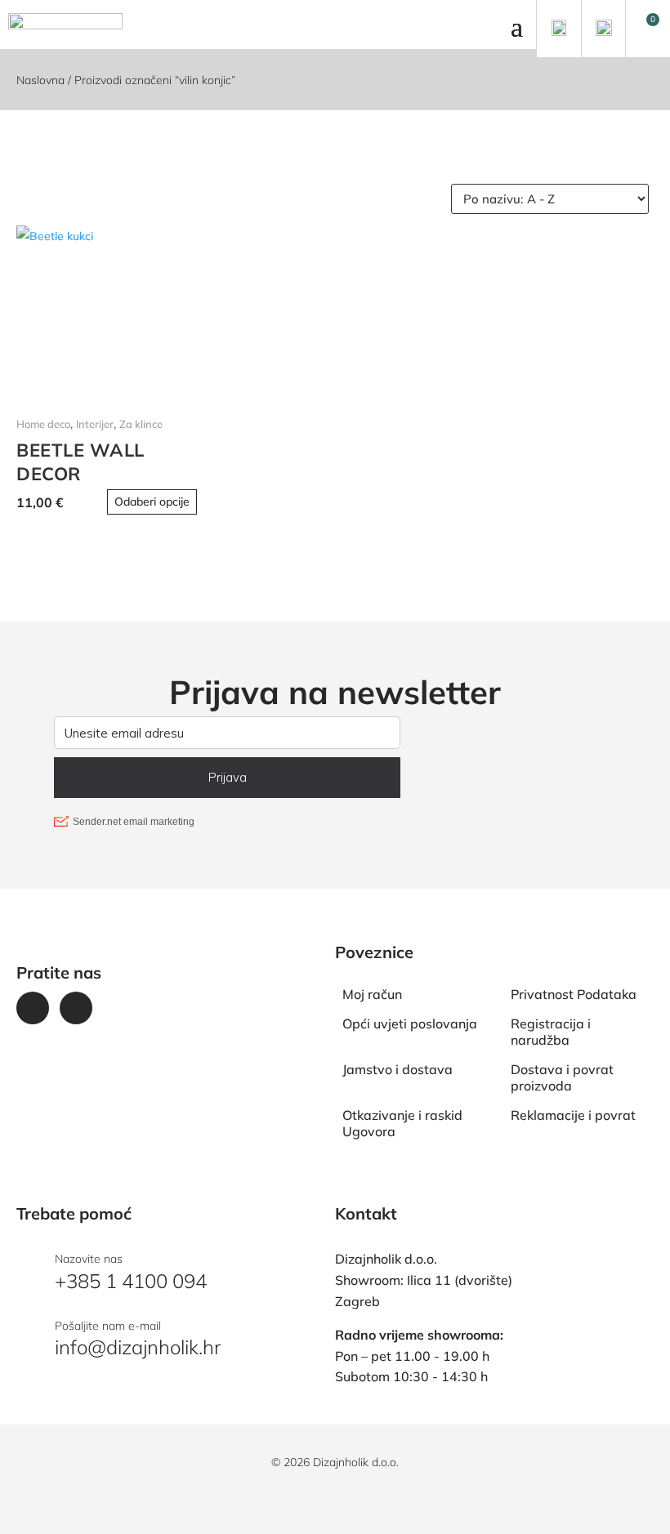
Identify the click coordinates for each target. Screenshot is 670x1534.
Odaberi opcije (152, 501)
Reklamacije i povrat (573, 1115)
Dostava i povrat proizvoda (562, 1077)
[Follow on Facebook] (32, 1008)
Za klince (141, 423)
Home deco (43, 423)
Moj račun (372, 994)
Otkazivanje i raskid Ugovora (402, 1123)
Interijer (95, 423)
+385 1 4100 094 (131, 1281)
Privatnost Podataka (573, 994)
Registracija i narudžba (551, 1031)
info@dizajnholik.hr (138, 1347)
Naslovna (40, 80)
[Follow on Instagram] (76, 1008)
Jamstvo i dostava (397, 1069)
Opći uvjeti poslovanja (409, 1023)
